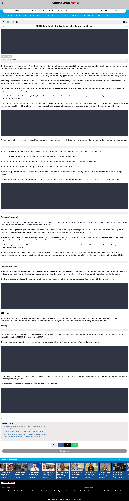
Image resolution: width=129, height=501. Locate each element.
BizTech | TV (49, 15)
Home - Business (8, 15)
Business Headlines (103, 15)
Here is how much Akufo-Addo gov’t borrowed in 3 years (22, 436)
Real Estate (116, 11)
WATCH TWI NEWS (11, 459)
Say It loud (77, 491)
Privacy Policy (119, 491)
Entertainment (44, 11)
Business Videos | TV (63, 15)
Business (18, 11)
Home (10, 11)
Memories (85, 11)
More (107, 15)
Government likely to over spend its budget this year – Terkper (24, 431)
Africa (68, 11)
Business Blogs (89, 15)
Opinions (76, 11)
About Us (87, 491)
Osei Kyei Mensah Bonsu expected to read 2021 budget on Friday (25, 426)
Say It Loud (105, 11)
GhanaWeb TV (57, 11)
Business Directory (36, 15)
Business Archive (21, 15)
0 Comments (64, 451)
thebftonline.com (11, 59)
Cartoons (95, 11)
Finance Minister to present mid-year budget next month (22, 429)
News (27, 11)
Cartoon (68, 491)
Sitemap (109, 491)
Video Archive (6, 56)
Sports (34, 11)
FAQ (103, 491)
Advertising (95, 491)
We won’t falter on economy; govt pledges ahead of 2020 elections (25, 434)
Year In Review (77, 15)
